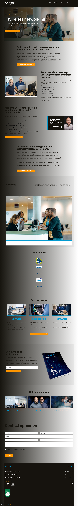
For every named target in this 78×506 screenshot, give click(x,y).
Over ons (60, 4)
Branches (53, 4)
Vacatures (62, 2)
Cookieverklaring (33, 504)
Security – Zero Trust (24, 4)
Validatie (6, 452)
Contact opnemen (55, 126)
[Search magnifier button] (68, 2)
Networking (46, 4)
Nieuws (50, 2)
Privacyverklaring (26, 504)
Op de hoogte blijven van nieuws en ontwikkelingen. (16, 449)
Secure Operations (36, 4)
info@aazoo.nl (70, 474)
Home (6, 14)
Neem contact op (26, 30)
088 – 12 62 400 (69, 477)
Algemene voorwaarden (13, 504)
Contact (67, 4)
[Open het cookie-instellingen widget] (2, 504)
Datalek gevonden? (8, 481)
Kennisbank (56, 2)
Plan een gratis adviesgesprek (25, 64)
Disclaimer (20, 504)
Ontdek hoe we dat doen (11, 30)
